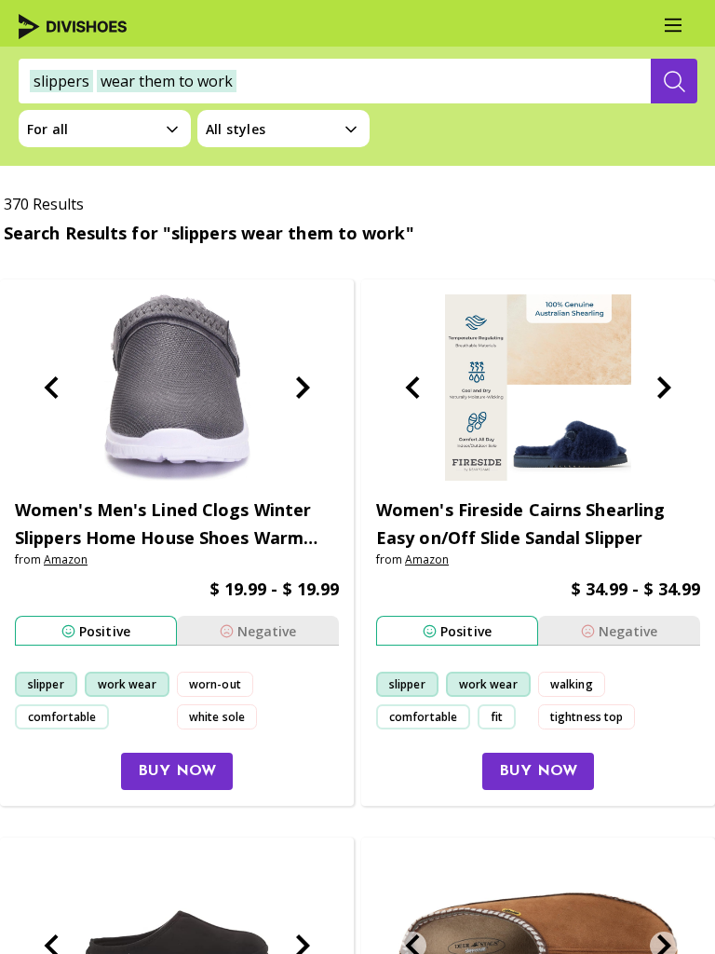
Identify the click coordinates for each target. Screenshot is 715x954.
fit (497, 717)
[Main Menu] (673, 25)
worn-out (215, 684)
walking (571, 684)
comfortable (62, 717)
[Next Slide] (303, 388)
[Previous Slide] (51, 388)
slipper (46, 684)
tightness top (586, 717)
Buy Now (177, 771)
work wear (127, 684)
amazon (66, 559)
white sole (217, 717)
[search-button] (674, 81)
